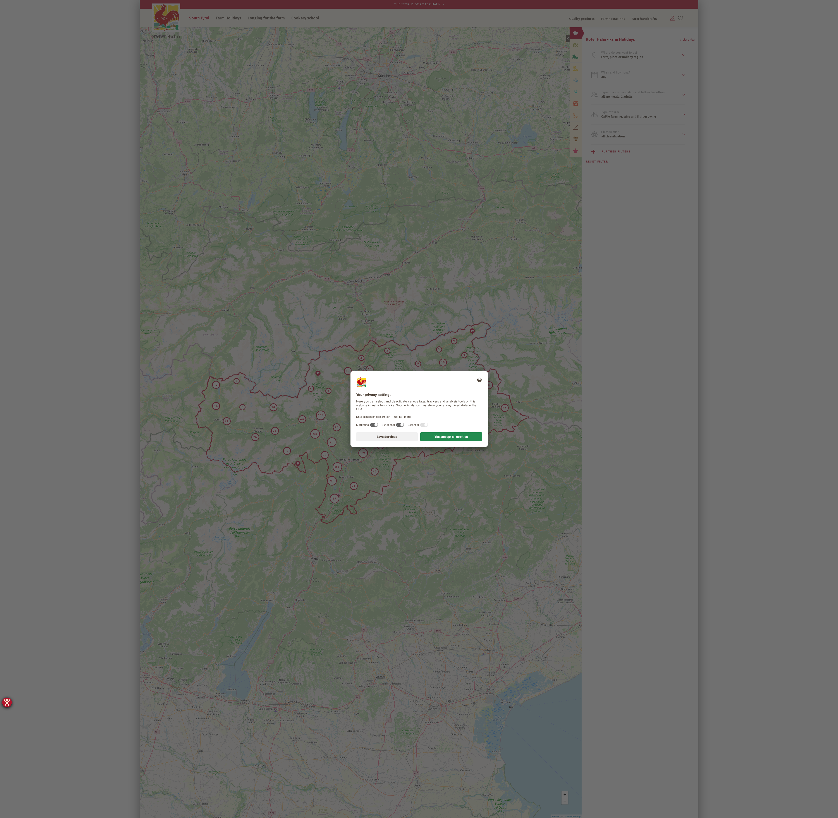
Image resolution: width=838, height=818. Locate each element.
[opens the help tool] (7, 702)
